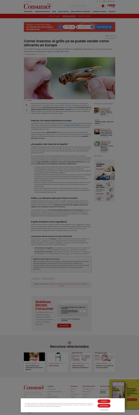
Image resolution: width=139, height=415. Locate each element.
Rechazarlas (104, 405)
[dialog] (73, 405)
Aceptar (104, 401)
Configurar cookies (104, 409)
